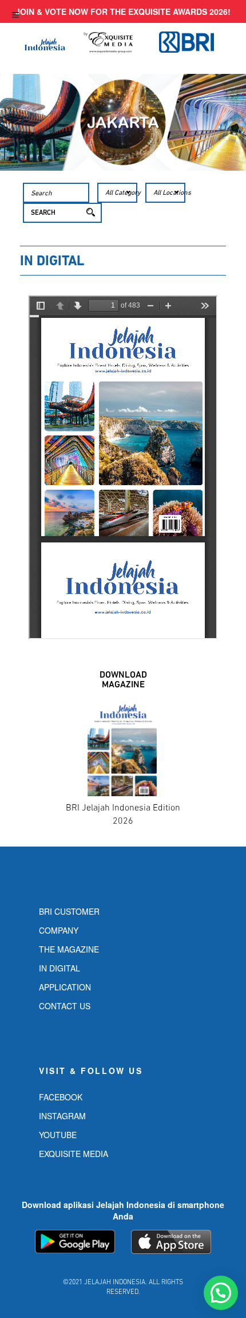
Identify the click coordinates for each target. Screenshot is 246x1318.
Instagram (62, 1116)
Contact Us (64, 1006)
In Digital (59, 968)
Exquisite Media (73, 1153)
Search (43, 213)
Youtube (58, 1134)
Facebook (60, 1097)
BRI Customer (69, 911)
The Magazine (69, 949)
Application (65, 987)
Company (58, 930)
